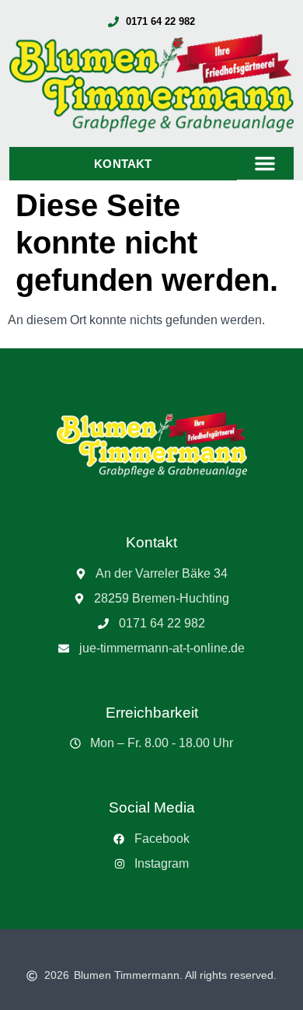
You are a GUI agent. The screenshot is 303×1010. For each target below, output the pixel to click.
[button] (265, 163)
